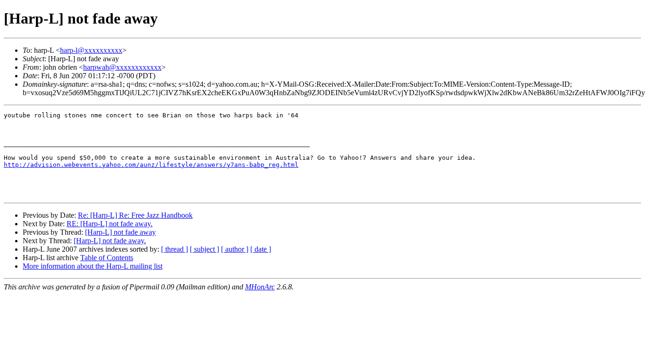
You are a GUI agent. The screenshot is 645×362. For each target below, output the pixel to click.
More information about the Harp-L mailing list (92, 266)
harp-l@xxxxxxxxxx (91, 50)
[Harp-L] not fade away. (110, 241)
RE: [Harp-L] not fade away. (110, 224)
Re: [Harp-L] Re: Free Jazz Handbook (135, 215)
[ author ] (234, 249)
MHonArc (260, 287)
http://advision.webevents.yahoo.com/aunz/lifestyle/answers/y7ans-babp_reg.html (151, 164)
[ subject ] (204, 249)
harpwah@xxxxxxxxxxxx (122, 67)
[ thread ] (174, 249)
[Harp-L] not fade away (120, 232)
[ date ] (260, 249)
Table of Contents (106, 258)
